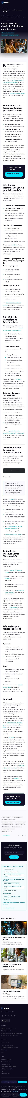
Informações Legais (6, 1073)
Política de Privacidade (6, 1059)
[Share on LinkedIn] (22, 835)
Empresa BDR (13, 607)
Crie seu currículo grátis (13, 802)
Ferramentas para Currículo (8, 32)
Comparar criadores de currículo (9, 1047)
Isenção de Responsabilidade (8, 1066)
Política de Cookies (5, 1064)
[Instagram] (8, 1016)
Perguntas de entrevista (7, 1045)
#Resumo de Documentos (19, 822)
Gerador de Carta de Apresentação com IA (11, 1033)
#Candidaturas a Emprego (7, 824)
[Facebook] (5, 1016)
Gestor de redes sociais (10, 890)
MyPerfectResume (15, 896)
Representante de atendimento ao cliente (12, 875)
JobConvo (15, 245)
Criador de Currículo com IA (8, 1028)
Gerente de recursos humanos (11, 883)
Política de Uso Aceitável (7, 1069)
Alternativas (4, 1050)
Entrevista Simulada (6, 1031)
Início (2, 8)
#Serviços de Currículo (6, 831)
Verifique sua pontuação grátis (13, 174)
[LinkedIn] (2, 1016)
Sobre (2, 1071)
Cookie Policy (15, 1091)
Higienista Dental (8, 869)
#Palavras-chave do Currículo (8, 829)
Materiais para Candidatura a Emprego (10, 35)
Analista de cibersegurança (11, 872)
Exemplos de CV (5, 1042)
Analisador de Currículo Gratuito (9, 1035)
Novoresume (7, 899)
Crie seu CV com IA (9, 908)
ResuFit (16, 778)
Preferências (6, 1095)
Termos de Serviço (5, 1061)
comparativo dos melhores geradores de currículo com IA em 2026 (13, 725)
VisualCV (11, 499)
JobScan (7, 578)
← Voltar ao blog (5, 835)
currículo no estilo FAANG (17, 93)
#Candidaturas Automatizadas (8, 819)
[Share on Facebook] (25, 835)
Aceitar (23, 1095)
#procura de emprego (20, 824)
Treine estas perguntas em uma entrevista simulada (14, 903)
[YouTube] (11, 1016)
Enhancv (6, 896)
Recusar (15, 1095)
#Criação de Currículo (16, 826)
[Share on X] (18, 835)
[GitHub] (14, 1016)
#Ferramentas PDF (6, 826)
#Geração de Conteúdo (7, 822)
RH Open (19, 379)
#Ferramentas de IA (6, 817)
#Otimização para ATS (17, 817)
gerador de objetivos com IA (13, 534)
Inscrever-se (14, 857)
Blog (7, 8)
